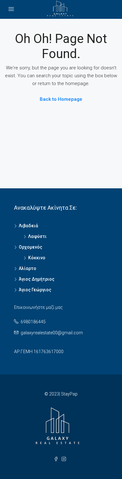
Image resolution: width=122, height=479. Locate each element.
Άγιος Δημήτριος (36, 279)
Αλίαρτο (27, 268)
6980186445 (33, 321)
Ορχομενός (30, 247)
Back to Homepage (61, 99)
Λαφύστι (37, 236)
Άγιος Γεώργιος (35, 289)
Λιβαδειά (28, 225)
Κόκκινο (36, 257)
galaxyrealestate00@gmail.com (52, 332)
